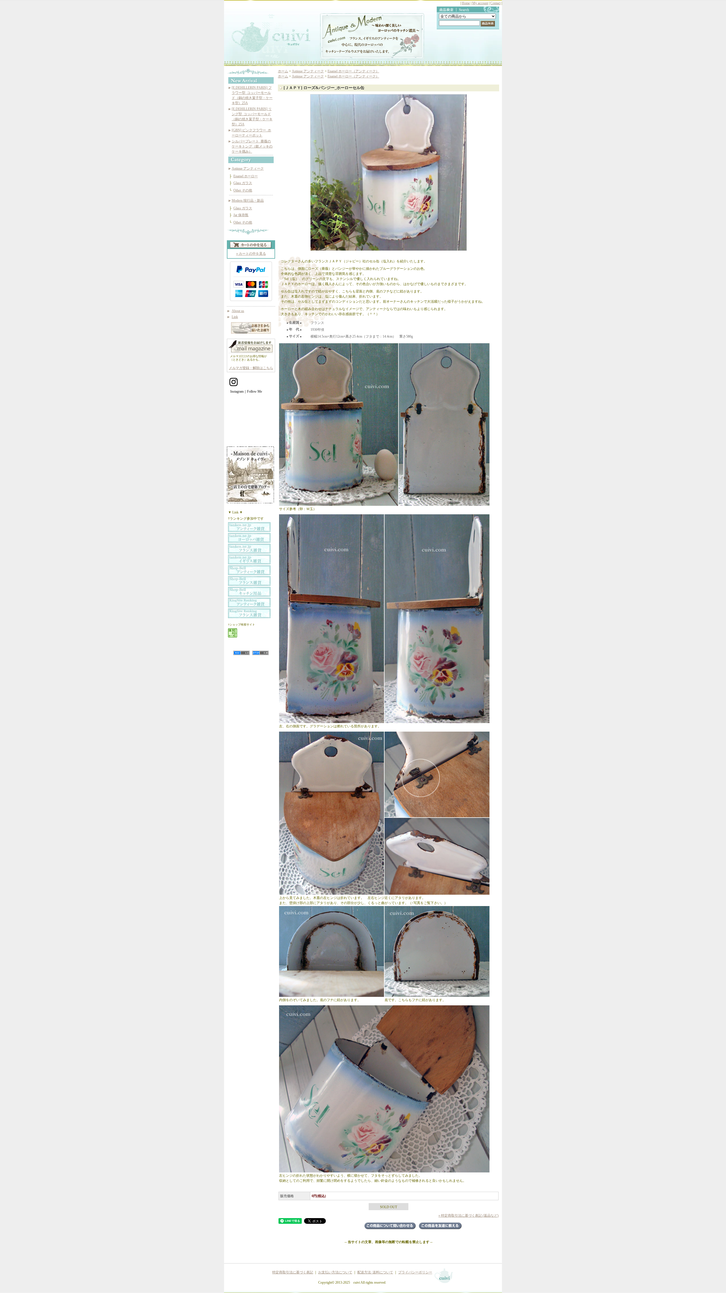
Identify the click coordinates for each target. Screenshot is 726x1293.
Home (466, 3)
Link (235, 317)
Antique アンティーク (248, 168)
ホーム (283, 71)
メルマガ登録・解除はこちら (251, 368)
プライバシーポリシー (415, 1272)
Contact (495, 3)
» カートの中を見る (251, 254)
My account (480, 3)
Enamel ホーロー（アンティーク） (353, 71)
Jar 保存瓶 (240, 215)
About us (238, 311)
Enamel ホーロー (245, 176)
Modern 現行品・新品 (248, 201)
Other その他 (242, 190)
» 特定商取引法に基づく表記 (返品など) (468, 1216)
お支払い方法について (335, 1272)
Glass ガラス (242, 183)
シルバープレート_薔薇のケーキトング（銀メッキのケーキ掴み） (252, 146)
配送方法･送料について (375, 1272)
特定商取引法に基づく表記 (292, 1272)
